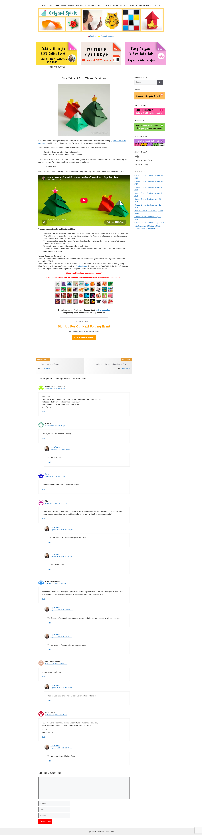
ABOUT (51, 5)
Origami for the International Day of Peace (112, 364)
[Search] (160, 82)
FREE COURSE (60, 5)
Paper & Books (119, 5)
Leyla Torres (55, 447)
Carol (47, 474)
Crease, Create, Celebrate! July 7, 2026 (149, 223)
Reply (43, 411)
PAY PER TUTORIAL (94, 5)
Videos (106, 5)
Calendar (133, 5)
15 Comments (45, 368)
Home (44, 5)
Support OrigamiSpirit (77, 5)
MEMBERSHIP (144, 5)
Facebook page (81, 266)
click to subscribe (103, 310)
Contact (156, 5)
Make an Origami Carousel (50, 364)
